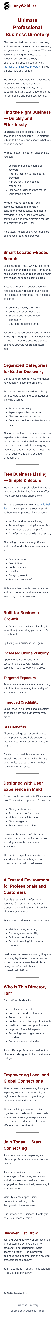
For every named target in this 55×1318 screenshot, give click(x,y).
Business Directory (27, 1305)
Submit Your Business (23, 1310)
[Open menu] (48, 6)
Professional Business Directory (22, 66)
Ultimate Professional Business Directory (27, 27)
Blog (41, 1310)
